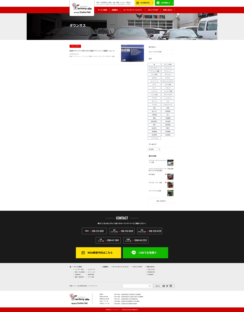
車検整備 (154, 131)
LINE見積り (151, 274)
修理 (168, 108)
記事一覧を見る (161, 201)
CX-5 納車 (152, 174)
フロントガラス (168, 94)
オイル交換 (154, 74)
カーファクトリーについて (132, 10)
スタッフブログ (153, 10)
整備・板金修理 (79, 277)
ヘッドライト (168, 98)
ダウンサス (102, 56)
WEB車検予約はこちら (100, 252)
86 (154, 64)
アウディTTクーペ (154, 67)
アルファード (168, 71)
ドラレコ (167, 88)
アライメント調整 (87, 56)
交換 (154, 108)
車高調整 (167, 131)
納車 (154, 124)
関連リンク (73, 286)
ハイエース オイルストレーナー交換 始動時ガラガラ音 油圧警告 (161, 169)
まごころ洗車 (168, 64)
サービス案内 (102, 10)
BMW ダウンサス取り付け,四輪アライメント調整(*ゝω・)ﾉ (92, 51)
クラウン (167, 78)
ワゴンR (154, 104)
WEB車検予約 (145, 3)
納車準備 (167, 124)
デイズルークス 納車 (155, 182)
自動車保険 (91, 274)
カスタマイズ (91, 269)
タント (154, 88)
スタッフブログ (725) (155, 52)
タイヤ (154, 84)
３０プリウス (154, 138)
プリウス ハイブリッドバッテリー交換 (157, 161)
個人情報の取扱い (83, 286)
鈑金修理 (154, 135)
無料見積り (154, 121)
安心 (168, 114)
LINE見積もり (165, 3)
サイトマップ (93, 286)
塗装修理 (167, 111)
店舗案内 (115, 10)
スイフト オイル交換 (155, 191)
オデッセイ (168, 74)
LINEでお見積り (148, 252)
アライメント (77, 56)
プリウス (154, 98)
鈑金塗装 (167, 135)
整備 (113, 56)
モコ (168, 101)
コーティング (154, 81)
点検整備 (167, 118)
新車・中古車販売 (80, 272)
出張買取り (78, 274)
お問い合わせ (167, 10)
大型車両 (154, 114)
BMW (71, 56)
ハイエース (154, 91)
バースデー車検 (168, 91)
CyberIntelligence (133, 309)
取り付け (108, 56)
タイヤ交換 (168, 84)
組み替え (154, 128)
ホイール (154, 101)
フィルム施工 (154, 94)
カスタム (95, 56)
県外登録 (167, 121)
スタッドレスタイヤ (167, 81)
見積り (168, 128)
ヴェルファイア (168, 104)
